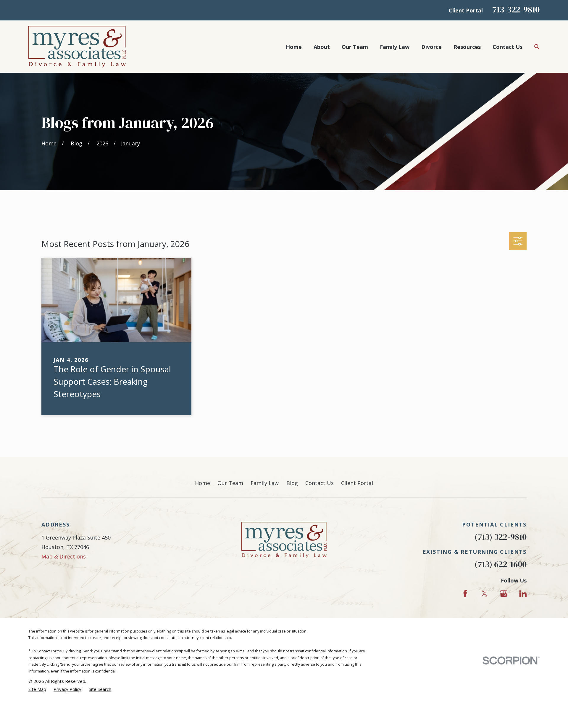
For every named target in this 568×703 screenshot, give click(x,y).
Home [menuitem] (294, 46)
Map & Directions (63, 556)
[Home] (77, 47)
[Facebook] (465, 593)
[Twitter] (484, 593)
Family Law (265, 483)
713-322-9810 (516, 9)
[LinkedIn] (523, 593)
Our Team (230, 483)
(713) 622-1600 (501, 564)
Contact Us (319, 483)
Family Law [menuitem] (394, 46)
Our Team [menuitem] (355, 46)
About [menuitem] (322, 46)
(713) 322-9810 (501, 537)
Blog (292, 483)
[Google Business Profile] (503, 593)
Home (202, 483)
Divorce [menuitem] (431, 46)
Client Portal (466, 10)
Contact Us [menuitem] (507, 46)
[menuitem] (37, 689)
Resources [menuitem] (467, 46)
